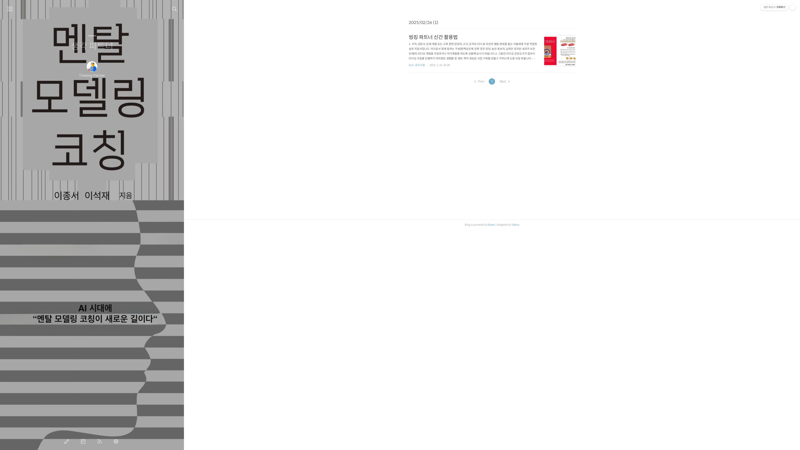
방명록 (84, 441)
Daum (491, 224)
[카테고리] (10, 9)
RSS (100, 441)
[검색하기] (174, 9)
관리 (117, 441)
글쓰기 (67, 441)
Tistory (515, 224)
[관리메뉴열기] (793, 7)
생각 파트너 (92, 46)
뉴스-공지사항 (417, 65)
